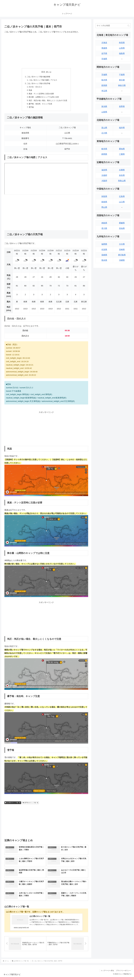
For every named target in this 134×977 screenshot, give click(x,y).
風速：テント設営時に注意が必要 (41, 94)
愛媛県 (122, 223)
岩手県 (104, 53)
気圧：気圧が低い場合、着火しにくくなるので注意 (48, 100)
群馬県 (104, 85)
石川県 (104, 133)
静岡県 (104, 154)
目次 (43, 72)
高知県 (122, 228)
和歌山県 (122, 181)
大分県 (122, 244)
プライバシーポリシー (123, 970)
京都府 (104, 175)
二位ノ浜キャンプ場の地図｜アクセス (43, 80)
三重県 (122, 154)
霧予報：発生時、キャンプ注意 (40, 104)
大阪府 (104, 181)
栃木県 (104, 80)
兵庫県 (122, 170)
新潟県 (104, 106)
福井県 (122, 128)
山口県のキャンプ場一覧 (14, 802)
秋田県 (122, 43)
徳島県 (104, 223)
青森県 (104, 48)
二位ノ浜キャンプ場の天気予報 (38, 83)
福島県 (122, 53)
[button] (128, 25)
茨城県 (104, 75)
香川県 (104, 228)
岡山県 (104, 207)
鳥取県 (104, 196)
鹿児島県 (122, 255)
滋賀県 (104, 170)
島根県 (104, 202)
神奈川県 (122, 85)
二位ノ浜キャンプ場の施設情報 (38, 77)
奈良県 (122, 175)
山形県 (122, 48)
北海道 (104, 43)
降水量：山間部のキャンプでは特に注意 (44, 97)
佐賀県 (104, 250)
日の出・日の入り (35, 87)
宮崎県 (122, 250)
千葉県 (122, 75)
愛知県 (122, 149)
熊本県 (104, 260)
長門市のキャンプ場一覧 (31, 802)
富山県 (104, 128)
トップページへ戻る (107, 970)
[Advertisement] (46, 51)
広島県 (122, 196)
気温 (30, 90)
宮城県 (104, 59)
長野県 (122, 106)
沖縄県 (122, 260)
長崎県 (104, 255)
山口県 (122, 202)
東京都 (122, 80)
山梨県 (104, 112)
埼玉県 (104, 91)
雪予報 (31, 107)
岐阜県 (104, 149)
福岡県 (104, 244)
